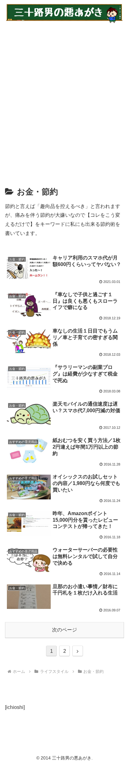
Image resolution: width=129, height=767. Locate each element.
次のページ (64, 629)
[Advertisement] (64, 100)
